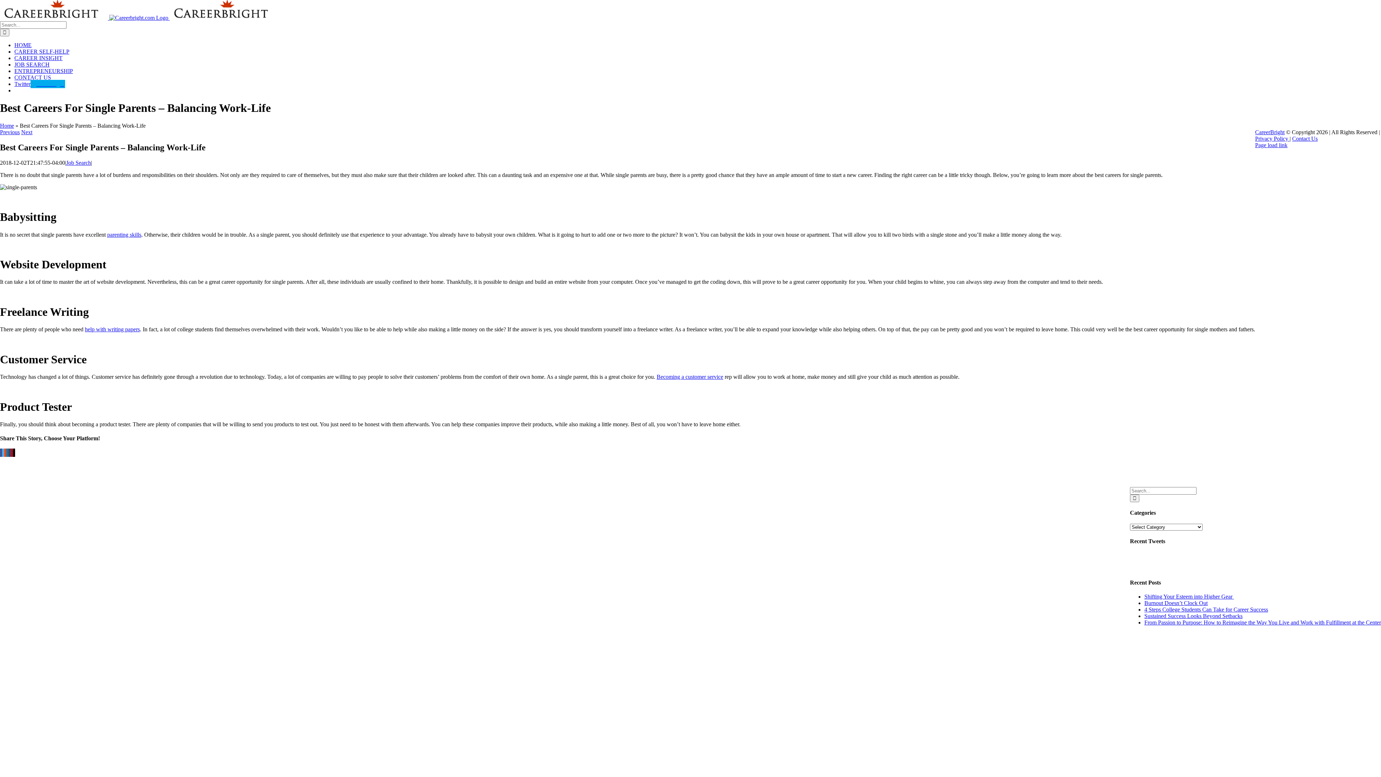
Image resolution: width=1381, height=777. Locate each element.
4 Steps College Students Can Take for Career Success (1206, 609)
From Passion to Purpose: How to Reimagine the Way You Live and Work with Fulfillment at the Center (1262, 622)
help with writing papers (112, 329)
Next (26, 132)
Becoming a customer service (690, 377)
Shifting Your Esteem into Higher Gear (1189, 597)
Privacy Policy (1272, 139)
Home (7, 126)
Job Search (78, 163)
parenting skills (124, 235)
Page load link (1271, 145)
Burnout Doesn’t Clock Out (1176, 603)
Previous (10, 132)
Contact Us (1305, 139)
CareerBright (1270, 132)
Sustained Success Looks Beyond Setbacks (1193, 616)
